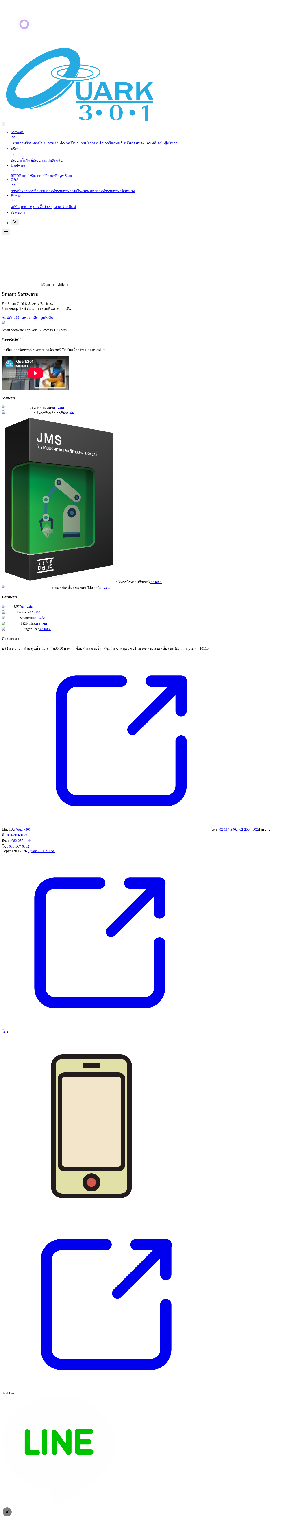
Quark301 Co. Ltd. (41, 851)
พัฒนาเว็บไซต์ (22, 161)
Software (17, 132)
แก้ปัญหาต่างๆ (22, 207)
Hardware (18, 165)
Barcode (25, 176)
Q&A (15, 180)
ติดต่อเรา (18, 212)
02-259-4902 (248, 829)
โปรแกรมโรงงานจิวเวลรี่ (91, 143)
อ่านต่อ (58, 407)
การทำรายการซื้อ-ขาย (28, 191)
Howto (16, 196)
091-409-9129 (17, 835)
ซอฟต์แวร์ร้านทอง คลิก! (20, 318)
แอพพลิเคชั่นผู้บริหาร (161, 143)
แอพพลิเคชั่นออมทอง (128, 143)
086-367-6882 (19, 846)
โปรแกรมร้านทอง (25, 143)
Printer (50, 176)
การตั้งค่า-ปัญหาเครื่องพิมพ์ (54, 207)
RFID (15, 176)
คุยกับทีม (46, 318)
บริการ (16, 149)
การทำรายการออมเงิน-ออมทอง (71, 191)
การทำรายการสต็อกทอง (115, 191)
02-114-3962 (228, 829)
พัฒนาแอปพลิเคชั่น (48, 161)
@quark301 (23, 829)
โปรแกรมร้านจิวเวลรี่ (55, 143)
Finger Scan (63, 176)
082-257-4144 (21, 841)
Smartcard (38, 176)
